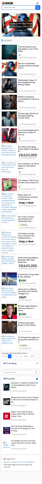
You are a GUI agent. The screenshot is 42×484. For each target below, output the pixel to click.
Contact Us (15, 462)
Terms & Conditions (27, 462)
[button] (5, 24)
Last (31, 356)
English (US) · (11, 459)
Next (26, 356)
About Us (7, 462)
